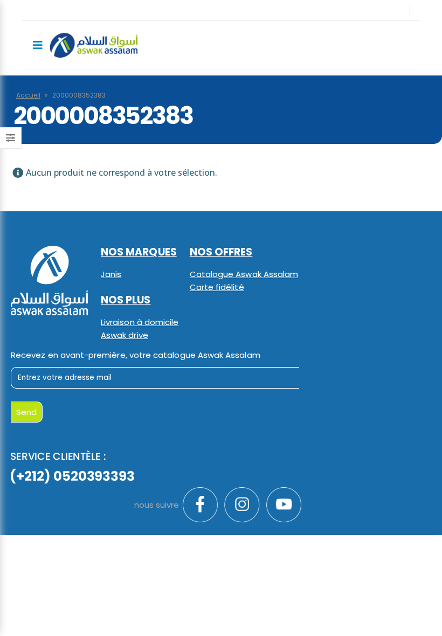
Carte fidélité (217, 287)
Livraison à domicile (139, 322)
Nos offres (221, 252)
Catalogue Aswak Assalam (244, 274)
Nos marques (139, 252)
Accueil (28, 95)
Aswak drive (124, 335)
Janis (111, 274)
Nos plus (126, 300)
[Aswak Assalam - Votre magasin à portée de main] (93, 45)
